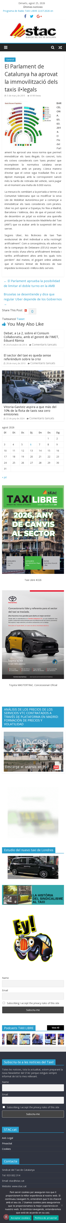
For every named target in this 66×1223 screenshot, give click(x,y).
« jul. (4, 477)
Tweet (21, 319)
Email (5, 990)
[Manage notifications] (6, 1217)
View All (55, 1027)
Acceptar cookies (20, 1218)
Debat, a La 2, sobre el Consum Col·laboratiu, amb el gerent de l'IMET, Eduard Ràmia (31, 336)
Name (5, 977)
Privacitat (7, 1143)
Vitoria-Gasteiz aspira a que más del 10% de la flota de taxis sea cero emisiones (30, 410)
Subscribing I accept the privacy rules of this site (32, 1003)
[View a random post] (60, 47)
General (10, 59)
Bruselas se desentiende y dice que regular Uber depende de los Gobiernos (33, 299)
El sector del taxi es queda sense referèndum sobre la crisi (27, 357)
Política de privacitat (46, 1218)
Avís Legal (7, 1138)
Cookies (6, 1148)
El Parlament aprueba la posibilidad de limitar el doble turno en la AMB (32, 283)
